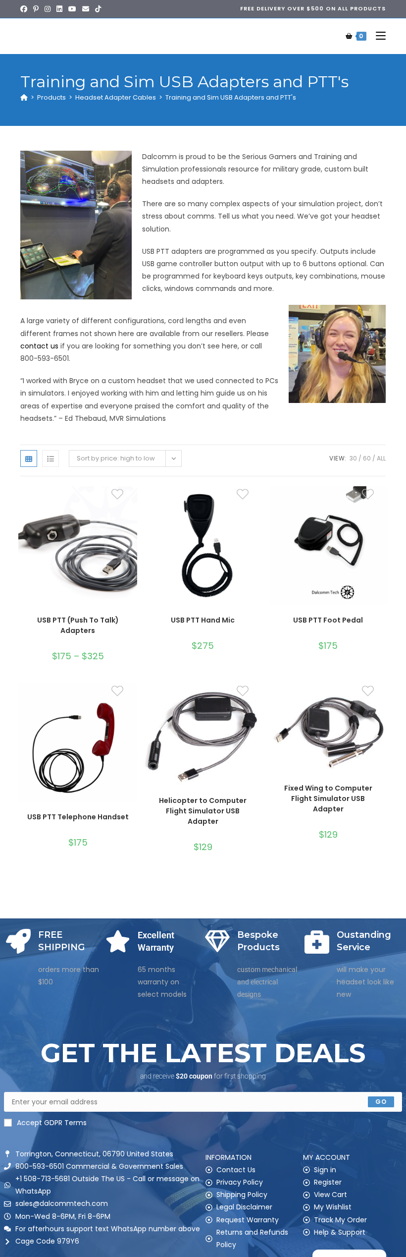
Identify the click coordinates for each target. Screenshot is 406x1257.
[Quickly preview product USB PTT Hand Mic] (257, 504)
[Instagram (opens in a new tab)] (47, 9)
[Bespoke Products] (217, 941)
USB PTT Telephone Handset (78, 817)
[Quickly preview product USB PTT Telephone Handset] (132, 700)
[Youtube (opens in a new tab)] (72, 9)
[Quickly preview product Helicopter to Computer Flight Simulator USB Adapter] (257, 700)
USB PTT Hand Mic (203, 620)
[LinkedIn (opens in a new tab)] (59, 9)
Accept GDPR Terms (52, 1123)
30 (353, 458)
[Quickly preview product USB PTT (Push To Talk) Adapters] (132, 504)
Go (381, 1101)
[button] (132, 529)
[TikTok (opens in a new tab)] (98, 9)
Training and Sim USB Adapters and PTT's (230, 97)
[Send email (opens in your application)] (85, 9)
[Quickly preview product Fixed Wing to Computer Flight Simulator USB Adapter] (383, 700)
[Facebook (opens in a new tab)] (25, 9)
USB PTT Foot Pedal (328, 620)
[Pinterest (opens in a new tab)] (36, 9)
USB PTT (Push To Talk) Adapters (78, 625)
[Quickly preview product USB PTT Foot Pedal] (383, 504)
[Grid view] (28, 458)
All (381, 458)
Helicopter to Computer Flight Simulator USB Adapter (203, 811)
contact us (39, 346)
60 (367, 458)
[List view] (50, 458)
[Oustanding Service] (316, 941)
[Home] (24, 97)
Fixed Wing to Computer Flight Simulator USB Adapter (328, 798)
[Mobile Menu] (377, 36)
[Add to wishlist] (123, 500)
